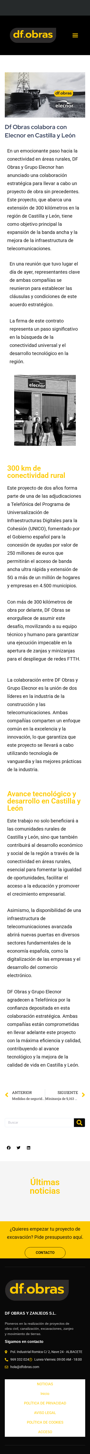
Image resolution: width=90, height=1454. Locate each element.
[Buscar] (79, 1122)
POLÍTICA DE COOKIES (45, 1422)
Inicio (45, 1394)
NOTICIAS (45, 1384)
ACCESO (45, 1432)
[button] (75, 35)
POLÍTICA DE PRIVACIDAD (45, 1403)
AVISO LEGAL (45, 1413)
